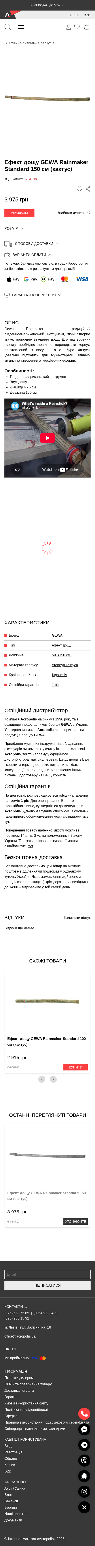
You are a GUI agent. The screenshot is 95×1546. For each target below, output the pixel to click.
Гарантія (11, 1397)
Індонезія (59, 675)
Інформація (15, 1371)
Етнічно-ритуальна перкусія (31, 43)
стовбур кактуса (65, 665)
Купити (75, 1067)
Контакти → (15, 1307)
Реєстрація (13, 1452)
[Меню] (21, 27)
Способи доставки (34, 244)
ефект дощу (61, 645)
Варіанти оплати (29, 255)
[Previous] (41, 1079)
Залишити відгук (77, 917)
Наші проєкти (15, 1514)
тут (6, 822)
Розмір (11, 228)
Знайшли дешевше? (74, 213)
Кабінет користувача (25, 1439)
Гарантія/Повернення (34, 295)
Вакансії (11, 1501)
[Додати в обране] (79, 189)
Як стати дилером (19, 1378)
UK (7, 1349)
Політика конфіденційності (26, 1409)
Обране (10, 1458)
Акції (8, 1488)
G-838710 (13, 1221)
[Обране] (77, 27)
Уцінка (20, 1488)
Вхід (7, 1446)
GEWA (57, 635)
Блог (74, 15)
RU (14, 1349)
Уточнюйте (19, 213)
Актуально (15, 1482)
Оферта (10, 1416)
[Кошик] (86, 27)
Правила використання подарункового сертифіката (46, 1422)
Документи (13, 1520)
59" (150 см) (61, 655)
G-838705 (13, 1067)
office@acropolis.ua (20, 1336)
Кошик (9, 1465)
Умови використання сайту (26, 1403)
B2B (87, 15)
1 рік (55, 685)
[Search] (7, 27)
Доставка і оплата (19, 1390)
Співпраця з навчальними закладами (34, 1429)
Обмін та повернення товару (28, 1384)
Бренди (10, 1507)
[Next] (53, 1079)
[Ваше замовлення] (68, 27)
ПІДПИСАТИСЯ (47, 1285)
